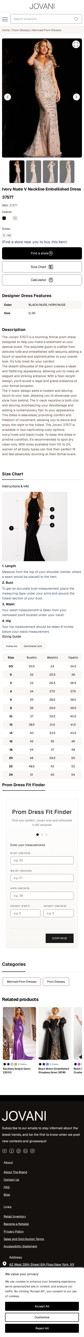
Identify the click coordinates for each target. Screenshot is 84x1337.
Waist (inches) (21, 870)
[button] (7, 97)
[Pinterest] (18, 1151)
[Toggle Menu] (5, 19)
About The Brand (15, 1172)
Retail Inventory (15, 1216)
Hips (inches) (20, 888)
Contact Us (11, 1179)
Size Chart (38, 267)
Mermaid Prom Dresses (46, 30)
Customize (42, 1317)
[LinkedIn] (25, 1151)
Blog (7, 1195)
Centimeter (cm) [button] (33, 646)
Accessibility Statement (20, 1246)
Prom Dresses (21, 30)
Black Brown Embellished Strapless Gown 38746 (53, 1070)
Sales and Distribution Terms (24, 1239)
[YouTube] (4, 1151)
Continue (59, 938)
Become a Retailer (16, 1224)
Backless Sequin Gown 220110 (16, 1070)
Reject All (42, 1328)
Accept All (42, 1306)
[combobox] (46, 19)
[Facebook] (11, 1151)
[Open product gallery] (76, 44)
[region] (42, 1302)
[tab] (42, 474)
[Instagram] (32, 1151)
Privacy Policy (14, 1231)
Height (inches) (55, 906)
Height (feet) (20, 906)
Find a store (39, 253)
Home (6, 30)
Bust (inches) (20, 853)
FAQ (7, 1187)
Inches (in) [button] (11, 646)
